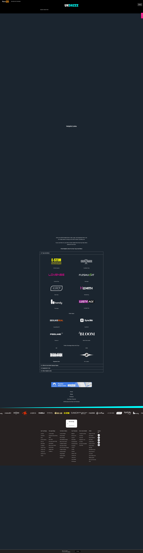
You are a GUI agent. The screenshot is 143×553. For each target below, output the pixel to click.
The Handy (56, 308)
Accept (78, 551)
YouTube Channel (71, 399)
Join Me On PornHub (15, 1)
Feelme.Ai (56, 340)
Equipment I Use (46, 368)
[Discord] (99, 445)
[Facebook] (99, 442)
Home (71, 391)
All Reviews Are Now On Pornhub (71, 401)
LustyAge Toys (86, 308)
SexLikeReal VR (56, 327)
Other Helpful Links (47, 370)
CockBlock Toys (87, 268)
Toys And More (45, 253)
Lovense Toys (56, 281)
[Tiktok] (99, 440)
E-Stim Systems (56, 268)
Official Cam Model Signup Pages (50, 365)
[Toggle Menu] (140, 4)
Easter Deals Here (44, 9)
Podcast (72, 396)
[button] (71, 253)
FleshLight (86, 281)
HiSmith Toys (86, 294)
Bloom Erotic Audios (86, 340)
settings (68, 551)
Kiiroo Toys (56, 294)
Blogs (71, 394)
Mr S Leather (86, 361)
